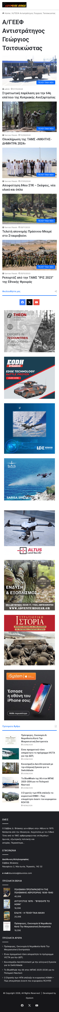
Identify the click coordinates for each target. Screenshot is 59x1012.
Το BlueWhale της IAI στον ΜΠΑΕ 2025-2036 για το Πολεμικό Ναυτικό (37, 781)
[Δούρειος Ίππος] (14, 4)
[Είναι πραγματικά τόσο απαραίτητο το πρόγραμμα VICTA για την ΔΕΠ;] (10, 753)
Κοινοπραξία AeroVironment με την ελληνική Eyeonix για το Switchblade (37, 767)
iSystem (29, 998)
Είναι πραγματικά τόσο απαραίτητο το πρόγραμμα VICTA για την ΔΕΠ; (38, 752)
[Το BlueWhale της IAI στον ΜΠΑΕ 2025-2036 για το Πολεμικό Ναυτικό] (10, 782)
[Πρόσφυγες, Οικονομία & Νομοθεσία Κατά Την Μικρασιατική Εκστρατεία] (10, 739)
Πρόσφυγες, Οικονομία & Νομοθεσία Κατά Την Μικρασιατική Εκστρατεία (34, 738)
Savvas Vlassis (11, 135)
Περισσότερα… (18, 843)
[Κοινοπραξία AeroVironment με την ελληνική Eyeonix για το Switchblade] (10, 768)
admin (7, 89)
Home (7, 13)
